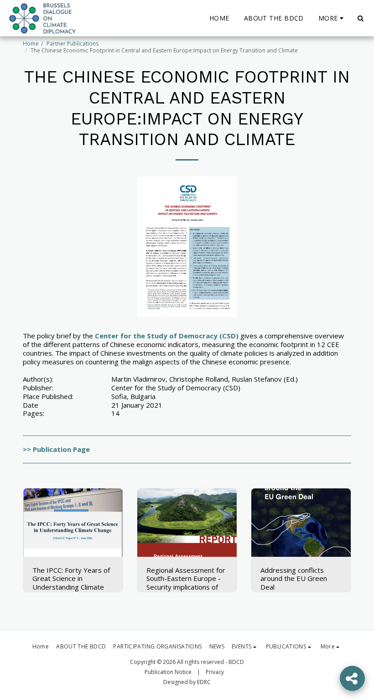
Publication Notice (168, 672)
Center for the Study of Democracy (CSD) (166, 335)
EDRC (204, 682)
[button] (360, 18)
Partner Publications (73, 43)
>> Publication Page (56, 449)
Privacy (215, 672)
